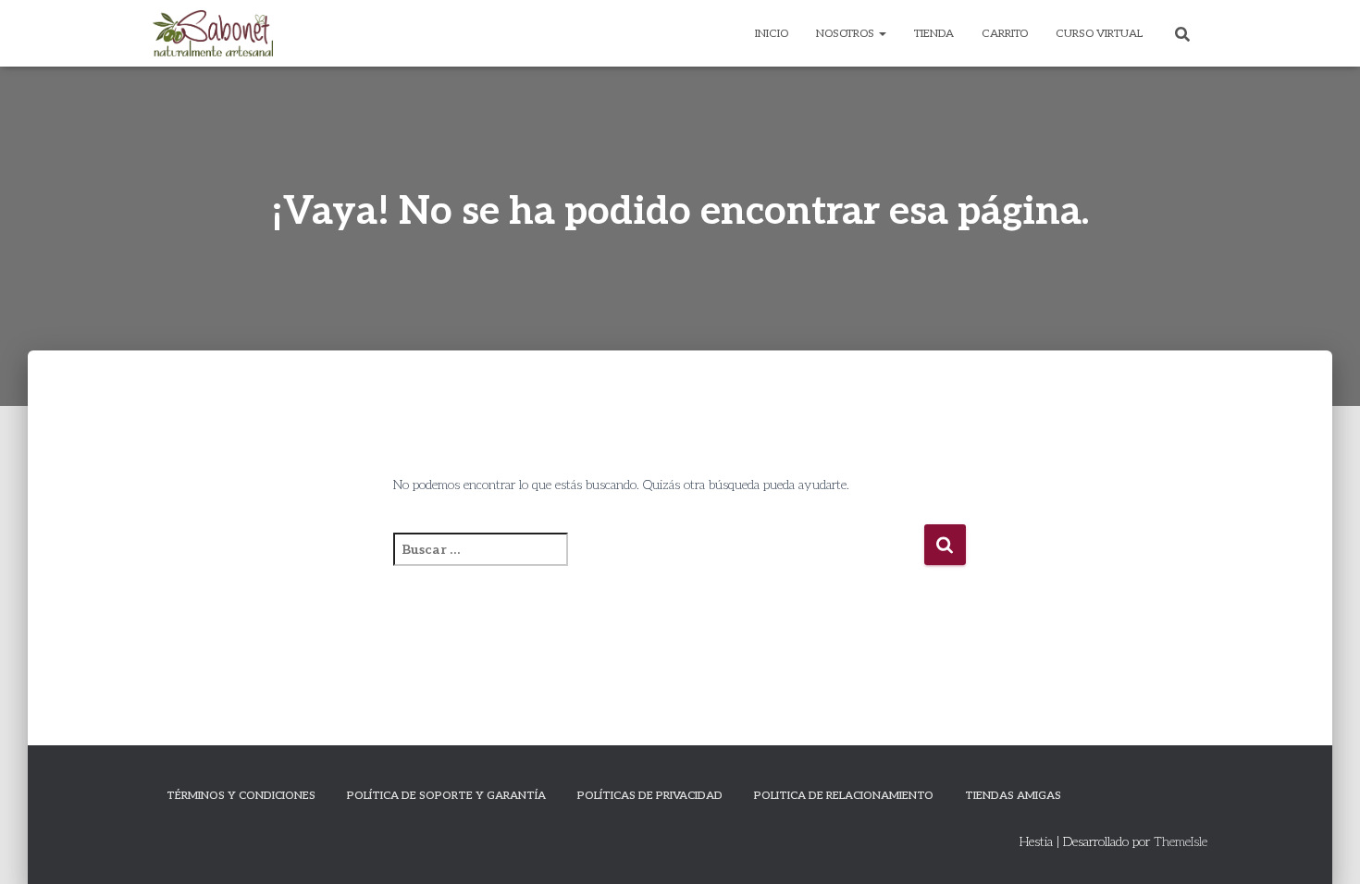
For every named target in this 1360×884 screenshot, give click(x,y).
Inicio (771, 34)
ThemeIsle (1180, 842)
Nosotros (846, 34)
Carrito (1005, 34)
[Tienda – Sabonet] (213, 33)
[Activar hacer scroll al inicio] (1323, 847)
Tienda (934, 34)
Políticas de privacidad (650, 796)
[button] (881, 34)
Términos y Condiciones (241, 796)
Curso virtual (1099, 34)
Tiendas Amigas (1013, 796)
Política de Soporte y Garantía (446, 796)
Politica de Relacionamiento (843, 796)
